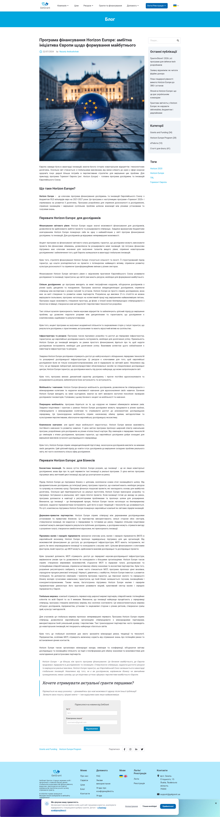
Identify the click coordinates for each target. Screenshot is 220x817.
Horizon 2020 (156, 168)
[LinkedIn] (136, 749)
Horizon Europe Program (70, 749)
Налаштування (131, 806)
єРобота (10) (156, 143)
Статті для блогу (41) (160, 148)
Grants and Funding (48, 749)
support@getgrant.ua (170, 794)
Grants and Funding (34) (161, 132)
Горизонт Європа (158, 182)
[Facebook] (124, 749)
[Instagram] (130, 749)
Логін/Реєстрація (156, 5)
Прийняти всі (168, 806)
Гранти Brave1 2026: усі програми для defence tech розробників (163, 61)
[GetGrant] (45, 6)
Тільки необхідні (149, 806)
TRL (152, 178)
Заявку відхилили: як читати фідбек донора (164, 72)
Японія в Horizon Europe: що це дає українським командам (163, 94)
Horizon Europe (157, 173)
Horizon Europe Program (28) (163, 138)
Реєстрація (139, 783)
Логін (136, 779)
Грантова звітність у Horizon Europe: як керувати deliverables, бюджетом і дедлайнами (163, 108)
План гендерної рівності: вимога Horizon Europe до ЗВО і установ (162, 82)
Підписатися (92, 729)
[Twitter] (142, 749)
